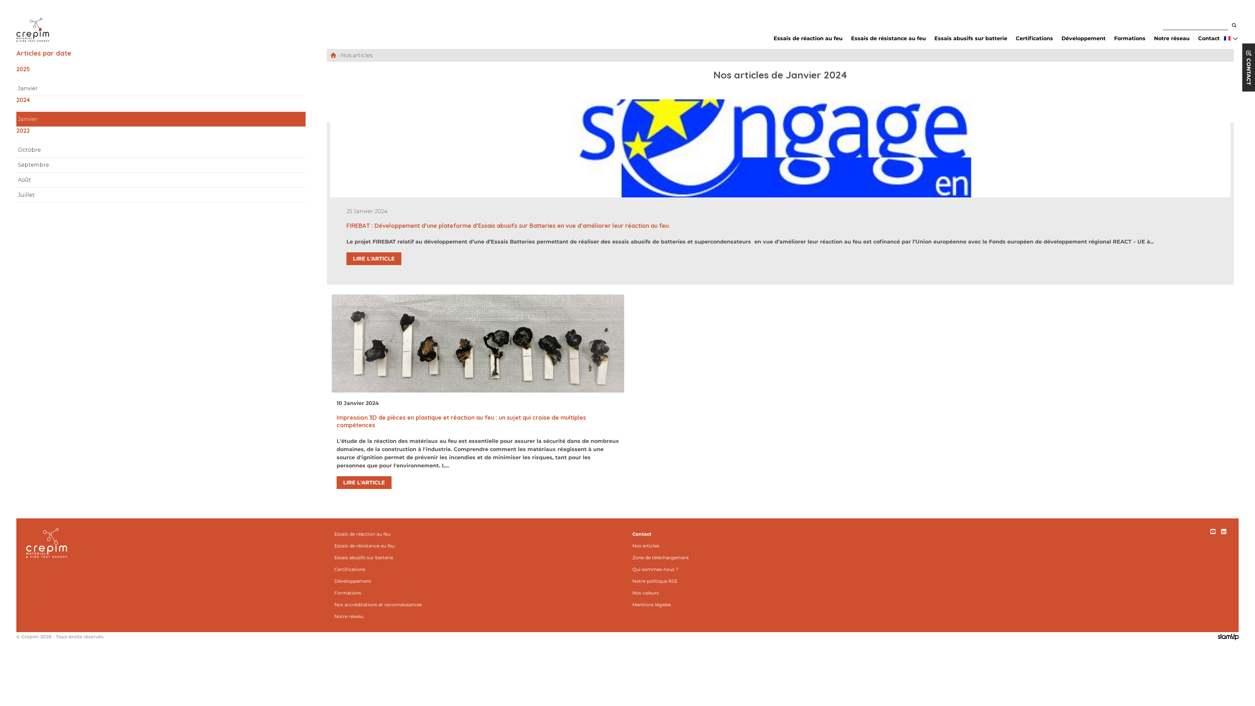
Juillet (26, 195)
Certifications (1034, 38)
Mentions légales (651, 605)
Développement (1084, 38)
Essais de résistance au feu (888, 38)
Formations (1130, 38)
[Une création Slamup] (1228, 638)
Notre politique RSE (655, 581)
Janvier (28, 88)
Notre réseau (1172, 38)
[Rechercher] (1234, 26)
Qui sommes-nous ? (655, 569)
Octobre (29, 150)
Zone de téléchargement (660, 558)
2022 (23, 130)
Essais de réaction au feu (808, 38)
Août (24, 180)
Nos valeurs (645, 593)
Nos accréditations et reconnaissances (378, 605)
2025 (23, 69)
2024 (23, 100)
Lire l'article (374, 259)
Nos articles (645, 546)
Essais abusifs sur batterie (970, 38)
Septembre (33, 165)
